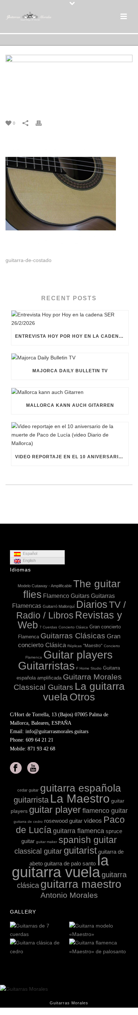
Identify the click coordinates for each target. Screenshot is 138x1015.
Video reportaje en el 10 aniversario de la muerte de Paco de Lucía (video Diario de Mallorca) (71, 456)
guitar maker (46, 842)
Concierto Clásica (73, 627)
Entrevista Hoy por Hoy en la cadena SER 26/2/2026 (71, 336)
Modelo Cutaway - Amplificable (45, 586)
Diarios (91, 604)
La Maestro (80, 798)
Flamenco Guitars (66, 595)
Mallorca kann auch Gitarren (70, 405)
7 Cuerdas (48, 627)
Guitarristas (46, 666)
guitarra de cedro (28, 821)
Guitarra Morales (92, 677)
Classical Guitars (43, 687)
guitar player (55, 809)
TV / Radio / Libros (71, 610)
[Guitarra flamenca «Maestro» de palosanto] (122, 948)
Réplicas (74, 646)
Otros (82, 697)
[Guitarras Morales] (29, 16)
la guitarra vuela (60, 866)
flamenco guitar (105, 810)
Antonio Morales (69, 895)
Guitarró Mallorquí (59, 606)
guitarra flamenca (78, 831)
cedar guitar (28, 790)
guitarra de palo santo (70, 863)
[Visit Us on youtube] (33, 768)
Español (29, 553)
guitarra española (80, 788)
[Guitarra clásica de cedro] (63, 948)
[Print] (42, 123)
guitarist (80, 850)
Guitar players (78, 655)
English (28, 560)
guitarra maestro (80, 884)
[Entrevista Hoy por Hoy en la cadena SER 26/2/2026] (69, 319)
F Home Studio (89, 668)
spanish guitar (88, 840)
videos (93, 820)
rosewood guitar (63, 821)
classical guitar (38, 851)
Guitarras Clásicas (72, 635)
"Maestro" (92, 645)
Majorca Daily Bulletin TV (70, 370)
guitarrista (31, 799)
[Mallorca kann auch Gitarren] (69, 392)
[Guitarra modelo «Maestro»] (122, 930)
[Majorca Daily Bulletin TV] (69, 357)
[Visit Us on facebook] (16, 768)
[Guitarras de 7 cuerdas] (63, 930)
